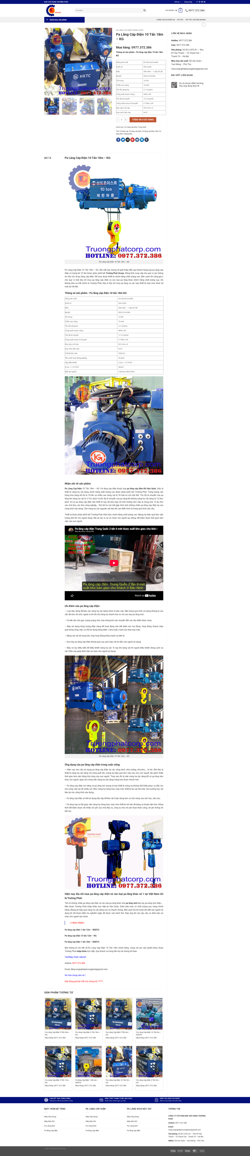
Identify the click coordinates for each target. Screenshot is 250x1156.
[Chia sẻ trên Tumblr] (146, 140)
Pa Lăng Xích (49, 1126)
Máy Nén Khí (49, 1121)
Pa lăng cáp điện (135, 131)
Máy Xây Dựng (50, 1117)
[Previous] (49, 62)
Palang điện (128, 134)
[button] (188, 2)
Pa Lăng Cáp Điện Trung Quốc (129, 30)
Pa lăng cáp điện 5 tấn (150, 131)
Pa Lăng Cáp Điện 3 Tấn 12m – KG (57, 1081)
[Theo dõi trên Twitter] (202, 2)
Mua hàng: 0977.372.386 (134, 47)
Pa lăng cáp (124, 131)
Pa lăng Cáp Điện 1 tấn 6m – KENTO (86, 1081)
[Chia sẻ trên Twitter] (123, 140)
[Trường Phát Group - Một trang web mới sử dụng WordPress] (57, 10)
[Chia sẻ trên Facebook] (118, 140)
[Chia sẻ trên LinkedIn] (142, 140)
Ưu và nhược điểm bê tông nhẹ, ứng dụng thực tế (191, 84)
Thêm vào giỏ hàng (143, 120)
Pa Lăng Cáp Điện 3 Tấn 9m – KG (148, 1081)
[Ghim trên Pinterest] (132, 140)
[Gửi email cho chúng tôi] (204, 2)
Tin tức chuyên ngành (195, 20)
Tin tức (180, 20)
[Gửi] (144, 10)
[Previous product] (204, 25)
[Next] (107, 62)
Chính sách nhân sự (165, 20)
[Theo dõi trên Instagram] (199, 2)
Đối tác (177, 2)
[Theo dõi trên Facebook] (197, 2)
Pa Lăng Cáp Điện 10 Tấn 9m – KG (118, 1081)
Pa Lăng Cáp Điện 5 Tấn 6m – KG (118, 1033)
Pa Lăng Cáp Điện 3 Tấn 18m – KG (87, 1033)
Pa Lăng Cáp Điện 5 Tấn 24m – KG (57, 1033)
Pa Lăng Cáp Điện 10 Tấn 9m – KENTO (148, 1033)
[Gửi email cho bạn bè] (128, 140)
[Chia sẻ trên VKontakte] (137, 140)
